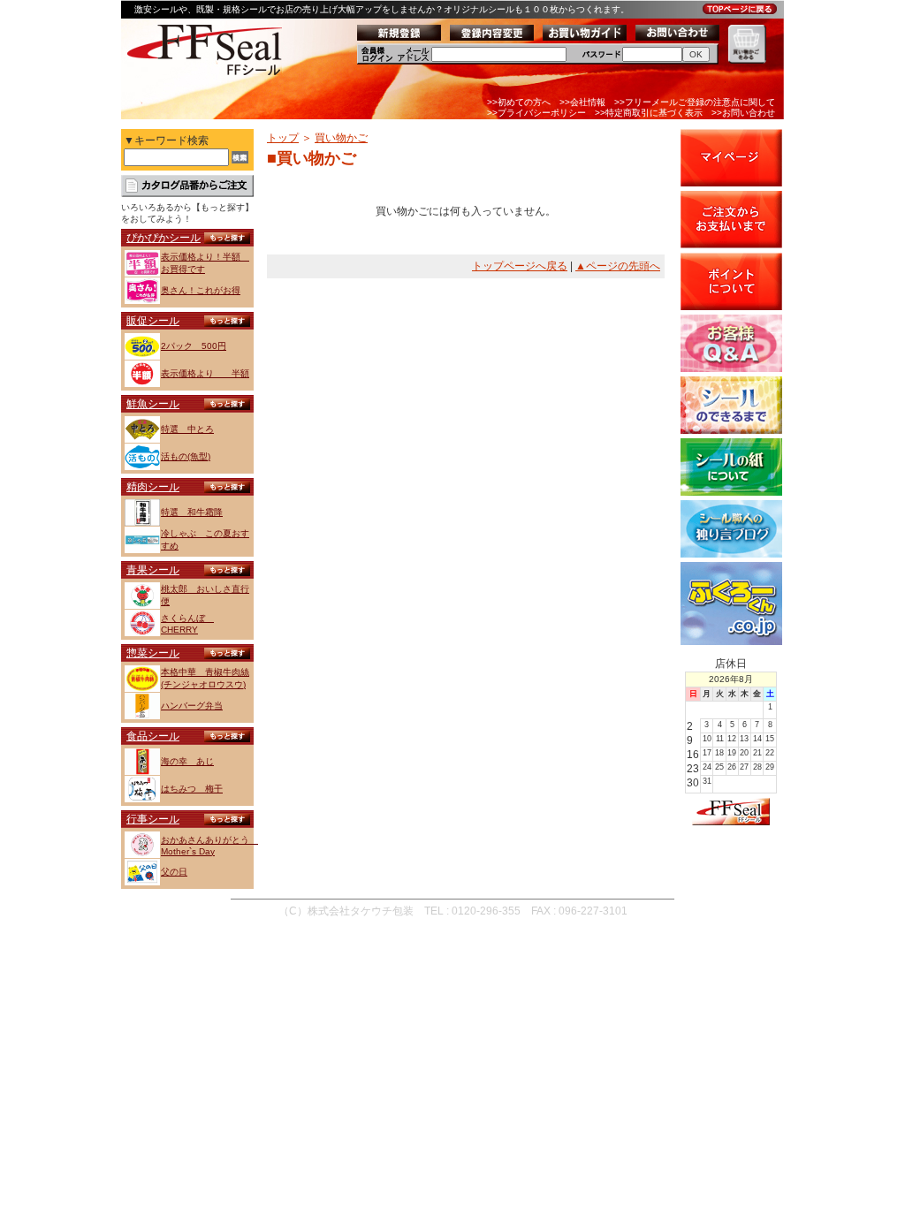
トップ (283, 138)
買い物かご (341, 138)
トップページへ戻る (519, 266)
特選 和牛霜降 (192, 512)
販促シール (152, 321)
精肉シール (152, 487)
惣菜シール (152, 653)
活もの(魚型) (185, 456)
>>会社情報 (582, 102)
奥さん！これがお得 (200, 290)
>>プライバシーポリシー (536, 113)
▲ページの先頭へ (617, 266)
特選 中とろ (187, 429)
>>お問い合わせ (743, 113)
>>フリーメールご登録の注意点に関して (694, 102)
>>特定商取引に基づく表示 (649, 113)
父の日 (174, 872)
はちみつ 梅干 (192, 788)
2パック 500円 (193, 346)
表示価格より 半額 (205, 373)
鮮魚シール (152, 404)
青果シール (152, 570)
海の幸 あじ (187, 761)
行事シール (152, 819)
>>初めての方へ (519, 102)
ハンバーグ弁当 (192, 705)
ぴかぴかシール (163, 238)
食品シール (152, 736)
